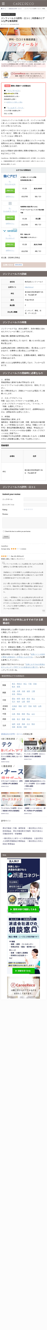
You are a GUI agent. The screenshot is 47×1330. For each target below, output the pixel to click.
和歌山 (19, 694)
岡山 (28, 714)
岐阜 (23, 698)
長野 (28, 701)
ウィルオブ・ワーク (15, 108)
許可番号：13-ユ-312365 (26, 64)
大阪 (13, 691)
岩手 (25, 706)
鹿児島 (19, 727)
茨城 (35, 684)
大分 (28, 724)
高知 (28, 719)
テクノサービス (13, 90)
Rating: (4, 509)
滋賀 (28, 691)
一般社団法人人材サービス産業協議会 (17, 838)
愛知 (13, 698)
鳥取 (18, 714)
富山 (33, 698)
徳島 (13, 719)
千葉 (30, 684)
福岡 (13, 724)
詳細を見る (10, 190)
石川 (13, 701)
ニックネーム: (7, 499)
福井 (18, 701)
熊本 (33, 724)
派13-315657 (37, 64)
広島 (13, 714)
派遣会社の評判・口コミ (8, 14)
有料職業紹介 (22, 158)
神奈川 (19, 684)
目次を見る (19, 264)
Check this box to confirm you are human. (17, 531)
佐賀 (18, 724)
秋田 (35, 706)
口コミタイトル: (8, 504)
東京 (13, 684)
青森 (20, 706)
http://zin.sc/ (29, 287)
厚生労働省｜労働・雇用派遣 (14, 828)
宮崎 (13, 727)
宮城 (30, 706)
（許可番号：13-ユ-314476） (38, 158)
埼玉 (25, 684)
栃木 (13, 686)
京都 (23, 691)
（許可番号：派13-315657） (23, 161)
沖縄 (25, 727)
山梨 (23, 701)
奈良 (13, 694)
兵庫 (18, 691)
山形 (39, 706)
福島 (13, 709)
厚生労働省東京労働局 (22, 831)
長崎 (23, 724)
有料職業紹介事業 (13, 64)
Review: (5, 514)
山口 (33, 714)
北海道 (14, 706)
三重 (33, 691)
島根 (23, 714)
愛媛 (23, 719)
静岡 (18, 698)
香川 (18, 719)
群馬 (18, 686)
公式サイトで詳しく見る (14, 102)
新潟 (28, 698)
